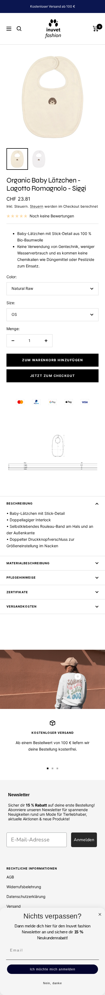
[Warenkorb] (96, 28)
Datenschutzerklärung (26, 896)
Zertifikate (17, 592)
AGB (10, 877)
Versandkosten (21, 606)
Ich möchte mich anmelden (52, 969)
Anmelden (84, 840)
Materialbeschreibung (28, 563)
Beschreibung (19, 503)
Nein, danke (52, 983)
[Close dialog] (100, 914)
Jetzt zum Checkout (52, 376)
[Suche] (19, 28)
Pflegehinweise (21, 577)
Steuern (36, 206)
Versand (13, 906)
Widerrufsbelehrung (23, 886)
